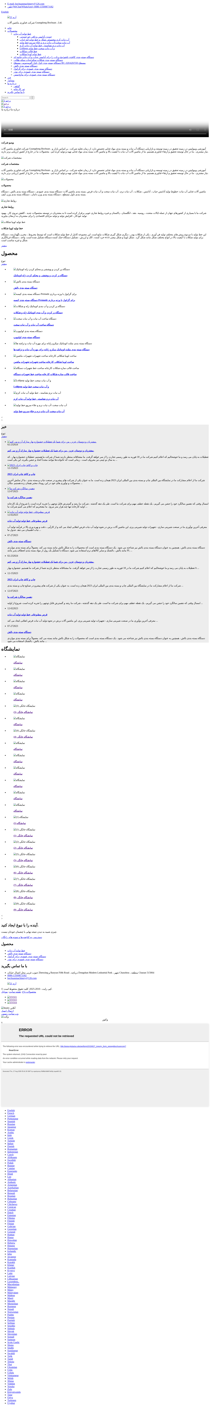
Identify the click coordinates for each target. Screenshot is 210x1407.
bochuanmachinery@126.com (22, 978)
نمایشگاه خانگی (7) (23, 885)
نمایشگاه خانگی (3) (23, 712)
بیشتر (4, 245)
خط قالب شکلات (28, 51)
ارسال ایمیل (7, 1011)
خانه (9, 28)
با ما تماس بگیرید (16, 92)
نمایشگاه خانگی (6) (23, 872)
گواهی (17, 86)
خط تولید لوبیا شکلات (30, 54)
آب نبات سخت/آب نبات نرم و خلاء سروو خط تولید (45, 42)
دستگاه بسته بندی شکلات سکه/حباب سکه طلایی (38, 60)
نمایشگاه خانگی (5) (23, 860)
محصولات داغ (29, 992)
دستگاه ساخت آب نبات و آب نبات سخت (34, 325)
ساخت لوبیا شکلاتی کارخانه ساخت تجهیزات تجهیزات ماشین (44, 362)
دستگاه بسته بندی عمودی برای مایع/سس (34, 74)
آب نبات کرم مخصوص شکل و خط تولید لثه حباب (44, 39)
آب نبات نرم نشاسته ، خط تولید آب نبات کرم (42, 45)
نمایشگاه (18, 662)
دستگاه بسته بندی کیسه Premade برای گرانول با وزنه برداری (44, 300)
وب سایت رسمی (9, 1013)
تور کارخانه (19, 89)
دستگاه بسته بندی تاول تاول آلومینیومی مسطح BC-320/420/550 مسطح (50, 63)
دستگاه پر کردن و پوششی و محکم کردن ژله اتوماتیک (40, 275)
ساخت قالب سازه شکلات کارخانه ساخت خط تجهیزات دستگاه (45, 374)
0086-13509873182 (17, 975)
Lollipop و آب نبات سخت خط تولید (37, 48)
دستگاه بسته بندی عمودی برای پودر (31, 71)
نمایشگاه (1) (20, 823)
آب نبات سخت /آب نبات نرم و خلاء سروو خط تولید (39, 411)
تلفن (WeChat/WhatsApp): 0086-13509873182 (30, 6)
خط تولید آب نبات (22, 34)
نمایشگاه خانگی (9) (23, 909)
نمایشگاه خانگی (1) (23, 835)
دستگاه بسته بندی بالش (25, 66)
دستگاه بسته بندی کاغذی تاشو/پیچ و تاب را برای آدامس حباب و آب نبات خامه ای (54, 57)
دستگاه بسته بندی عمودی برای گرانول (33, 68)
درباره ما (11, 83)
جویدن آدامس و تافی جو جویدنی (36, 36)
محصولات (12, 31)
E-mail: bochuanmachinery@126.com (25, 3)
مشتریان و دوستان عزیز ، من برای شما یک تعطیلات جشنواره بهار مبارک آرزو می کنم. (50, 450)
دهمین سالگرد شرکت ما (19, 497)
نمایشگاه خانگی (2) (23, 848)
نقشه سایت (15, 992)
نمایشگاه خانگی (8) (23, 897)
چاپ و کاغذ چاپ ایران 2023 (21, 474)
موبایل (4, 992)
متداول (10, 80)
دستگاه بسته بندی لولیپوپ (27, 337)
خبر (9, 77)
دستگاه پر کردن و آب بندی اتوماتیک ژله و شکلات (38, 312)
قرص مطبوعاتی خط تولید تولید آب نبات (27, 521)
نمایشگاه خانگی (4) (23, 737)
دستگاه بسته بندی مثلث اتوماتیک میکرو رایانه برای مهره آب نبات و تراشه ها (51, 349)
